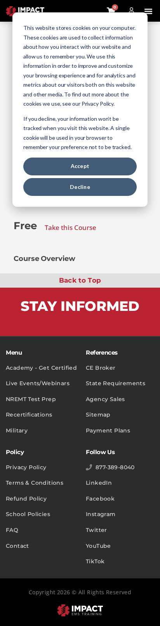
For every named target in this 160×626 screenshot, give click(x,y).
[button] (148, 11)
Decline (80, 187)
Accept (80, 166)
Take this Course (70, 227)
